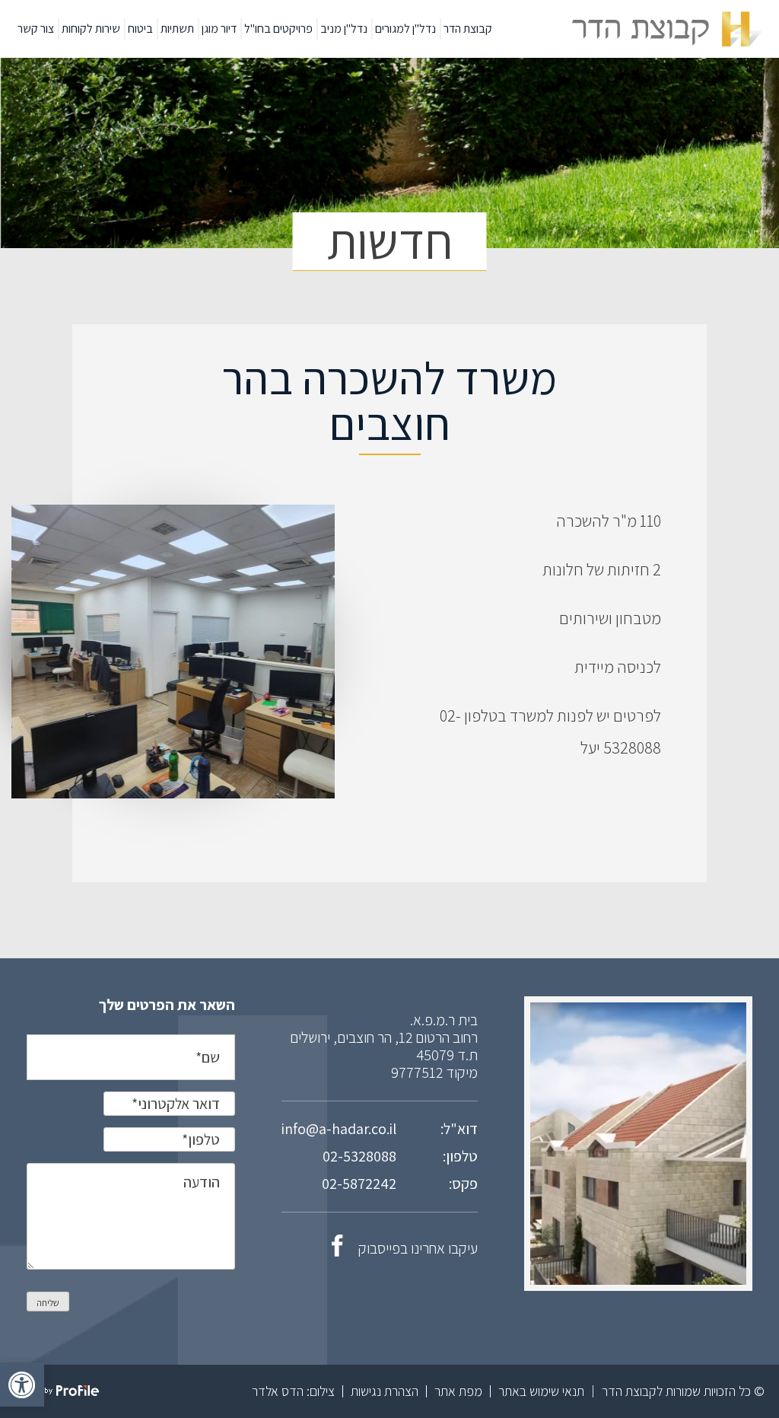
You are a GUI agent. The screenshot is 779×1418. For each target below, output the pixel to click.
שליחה (48, 1302)
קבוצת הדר (468, 29)
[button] (22, 1384)
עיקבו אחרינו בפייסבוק (418, 1248)
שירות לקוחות (91, 29)
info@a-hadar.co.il (338, 1129)
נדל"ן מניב (343, 29)
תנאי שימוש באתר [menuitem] (541, 1391)
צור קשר (35, 29)
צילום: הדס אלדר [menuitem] (293, 1391)
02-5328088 (359, 1156)
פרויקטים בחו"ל (278, 29)
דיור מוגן (219, 29)
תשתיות (177, 29)
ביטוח (140, 29)
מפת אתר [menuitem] (458, 1391)
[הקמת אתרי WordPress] (59, 1392)
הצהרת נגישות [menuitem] (384, 1391)
